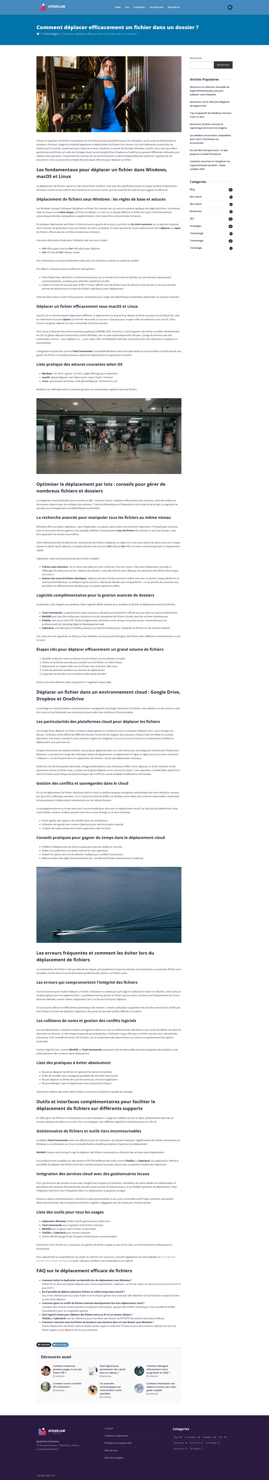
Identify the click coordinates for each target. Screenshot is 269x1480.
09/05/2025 (106, 1376)
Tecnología (196, 247)
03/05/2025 (59, 1390)
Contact (109, 1428)
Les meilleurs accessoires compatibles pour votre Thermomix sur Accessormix (210, 139)
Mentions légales (114, 1457)
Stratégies (139, 7)
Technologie (156, 7)
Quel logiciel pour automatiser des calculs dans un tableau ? (113, 1369)
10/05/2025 (59, 1376)
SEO (127, 7)
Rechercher (196, 58)
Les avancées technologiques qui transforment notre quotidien (111, 1388)
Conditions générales (116, 1435)
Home (118, 7)
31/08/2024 (106, 1397)
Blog (192, 189)
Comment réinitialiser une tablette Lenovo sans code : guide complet (161, 1387)
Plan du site (111, 1450)
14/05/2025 (153, 1376)
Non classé (195, 196)
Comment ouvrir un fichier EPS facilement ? (67, 1385)
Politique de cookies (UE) (118, 1443)
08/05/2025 (153, 1393)
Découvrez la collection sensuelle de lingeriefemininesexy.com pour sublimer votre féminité (209, 90)
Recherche (173, 7)
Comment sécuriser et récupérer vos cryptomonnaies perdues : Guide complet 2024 (210, 165)
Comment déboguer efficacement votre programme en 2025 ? (158, 1369)
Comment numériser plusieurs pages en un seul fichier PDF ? (67, 1369)
